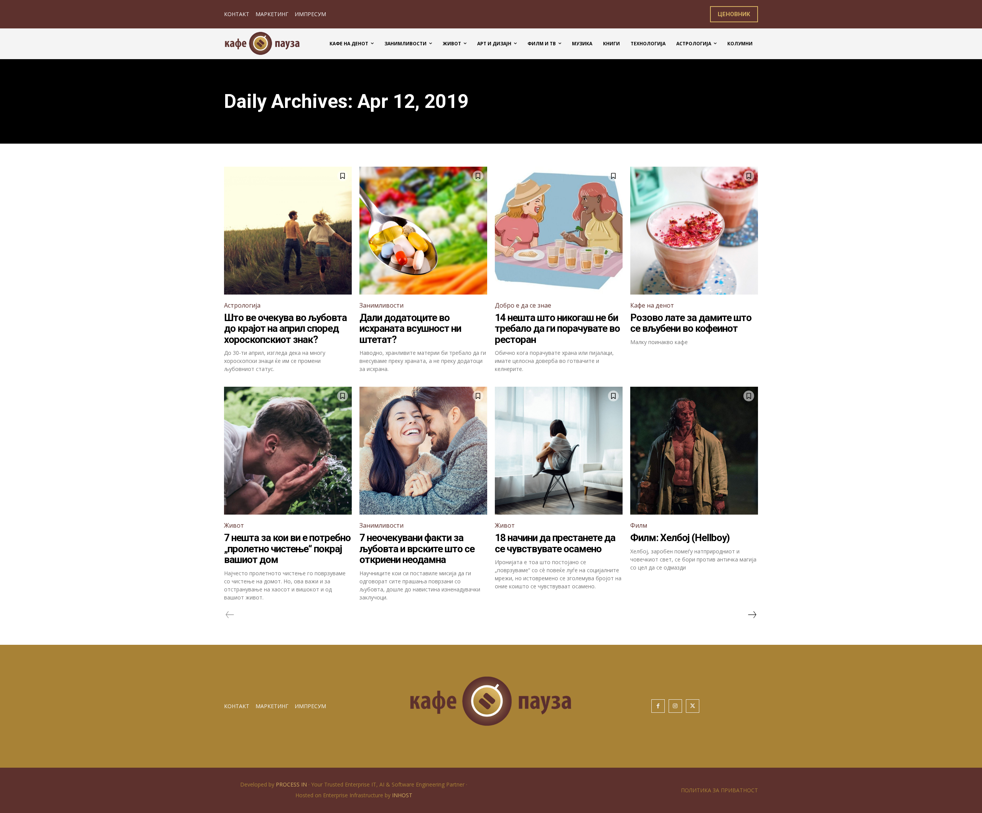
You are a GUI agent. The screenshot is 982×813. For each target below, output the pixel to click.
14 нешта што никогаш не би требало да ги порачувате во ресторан (557, 328)
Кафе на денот (652, 305)
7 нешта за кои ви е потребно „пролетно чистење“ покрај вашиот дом (287, 548)
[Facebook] (658, 706)
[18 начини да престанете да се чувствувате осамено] (559, 451)
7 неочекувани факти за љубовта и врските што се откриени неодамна (417, 548)
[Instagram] (675, 706)
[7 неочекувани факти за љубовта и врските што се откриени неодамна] (423, 451)
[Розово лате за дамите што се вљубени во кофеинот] (694, 231)
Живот (234, 525)
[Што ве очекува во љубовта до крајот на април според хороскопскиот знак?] (288, 231)
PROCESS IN (292, 784)
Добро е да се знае (523, 305)
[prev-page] (230, 615)
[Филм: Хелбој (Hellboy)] (694, 451)
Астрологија (242, 305)
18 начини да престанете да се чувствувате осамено (555, 543)
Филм (638, 525)
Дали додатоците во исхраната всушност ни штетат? (410, 328)
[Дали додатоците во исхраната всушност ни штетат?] (423, 231)
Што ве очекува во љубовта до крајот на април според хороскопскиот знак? (285, 328)
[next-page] (752, 615)
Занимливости (381, 305)
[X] (692, 706)
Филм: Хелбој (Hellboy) (680, 537)
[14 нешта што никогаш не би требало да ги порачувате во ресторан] (559, 231)
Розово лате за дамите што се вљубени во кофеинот (690, 323)
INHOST (402, 795)
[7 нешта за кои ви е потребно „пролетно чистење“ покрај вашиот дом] (288, 451)
